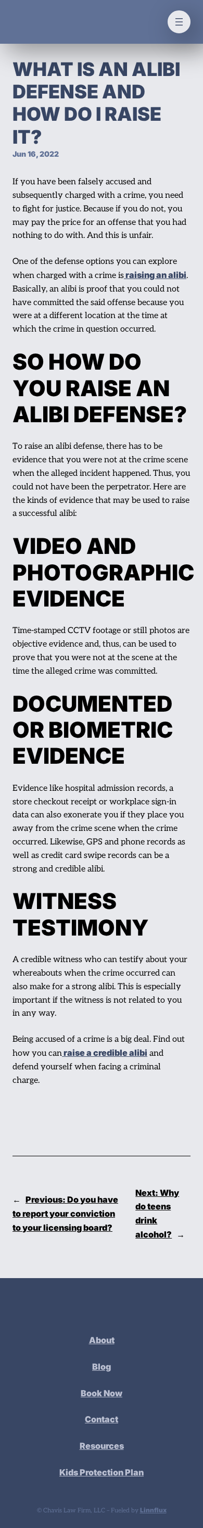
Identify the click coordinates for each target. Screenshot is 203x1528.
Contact (101, 1419)
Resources (102, 1446)
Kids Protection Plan (101, 1472)
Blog (101, 1366)
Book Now (101, 1393)
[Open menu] (179, 22)
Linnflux (153, 1510)
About (102, 1340)
